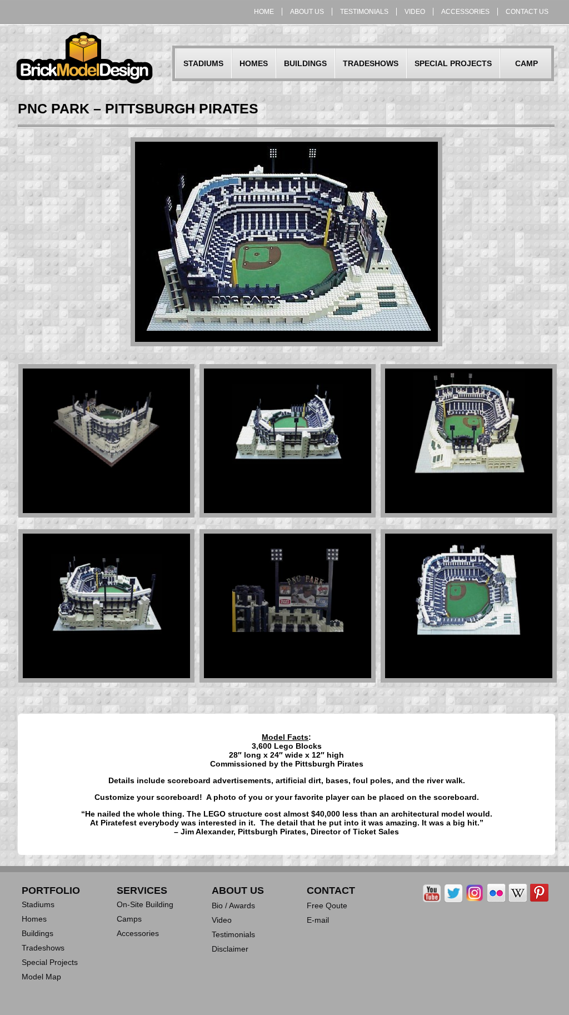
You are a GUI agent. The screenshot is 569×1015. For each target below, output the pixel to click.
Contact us (527, 12)
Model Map (41, 976)
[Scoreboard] (288, 641)
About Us (307, 12)
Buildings (305, 63)
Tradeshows (370, 63)
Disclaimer (230, 948)
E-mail (318, 920)
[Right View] (106, 643)
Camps (129, 918)
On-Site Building (145, 904)
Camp (526, 63)
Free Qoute (327, 905)
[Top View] (469, 649)
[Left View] (288, 473)
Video (415, 12)
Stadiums (203, 63)
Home (264, 12)
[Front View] (106, 476)
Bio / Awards (233, 905)
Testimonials (364, 12)
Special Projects (453, 63)
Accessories (465, 12)
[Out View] (469, 484)
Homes (253, 63)
